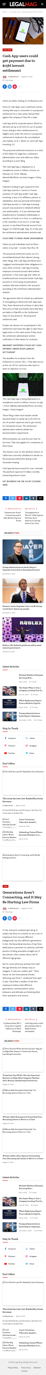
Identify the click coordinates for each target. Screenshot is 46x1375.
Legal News (7, 50)
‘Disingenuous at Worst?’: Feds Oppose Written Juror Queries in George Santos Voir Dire (34, 517)
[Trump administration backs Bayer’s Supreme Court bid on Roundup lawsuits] (23, 551)
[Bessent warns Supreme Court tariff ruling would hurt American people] (23, 590)
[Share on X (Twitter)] (10, 86)
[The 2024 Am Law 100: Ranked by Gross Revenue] (23, 782)
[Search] (42, 4)
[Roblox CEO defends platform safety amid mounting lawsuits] (23, 629)
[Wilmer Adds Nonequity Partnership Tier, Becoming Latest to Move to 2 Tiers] (23, 1101)
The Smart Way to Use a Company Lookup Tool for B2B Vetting (31, 690)
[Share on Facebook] (5, 86)
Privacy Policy (13, 1368)
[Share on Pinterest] (15, 86)
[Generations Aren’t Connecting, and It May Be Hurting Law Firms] (23, 867)
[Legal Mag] (23, 4)
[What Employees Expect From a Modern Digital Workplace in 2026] (10, 703)
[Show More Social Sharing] (20, 86)
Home (5, 12)
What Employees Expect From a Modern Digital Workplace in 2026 (30, 703)
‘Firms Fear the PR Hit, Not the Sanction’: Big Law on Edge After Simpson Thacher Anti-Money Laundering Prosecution (21, 1078)
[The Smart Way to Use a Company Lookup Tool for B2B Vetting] (10, 691)
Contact (24, 1371)
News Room (14, 77)
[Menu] (4, 4)
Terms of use (26, 1368)
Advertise (37, 1368)
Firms (5, 886)
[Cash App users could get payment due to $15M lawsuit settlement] (23, 30)
